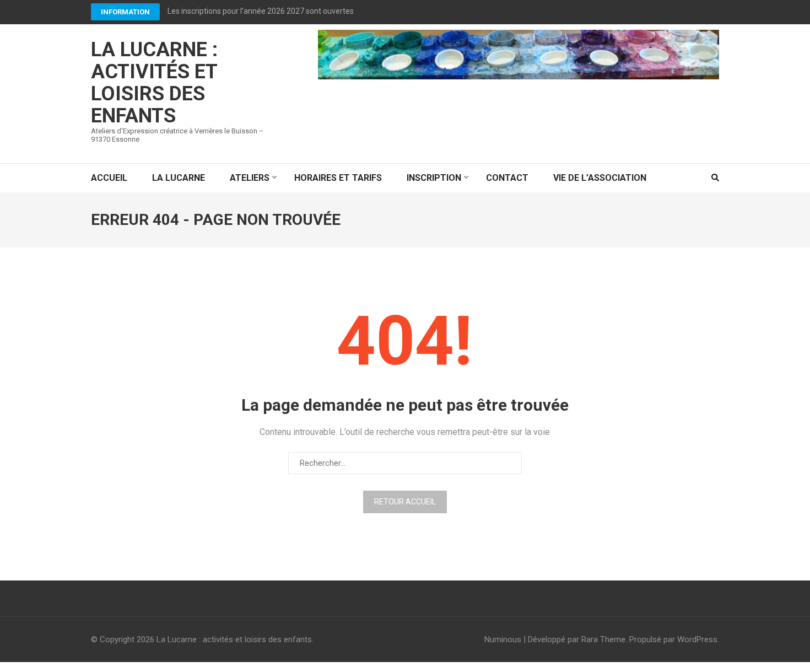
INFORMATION (125, 12)
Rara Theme (603, 639)
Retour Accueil (405, 501)
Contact (507, 178)
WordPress (697, 639)
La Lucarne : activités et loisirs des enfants (154, 82)
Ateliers (249, 178)
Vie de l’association (599, 178)
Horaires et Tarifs (338, 178)
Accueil (109, 178)
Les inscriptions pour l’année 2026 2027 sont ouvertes (261, 11)
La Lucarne (178, 178)
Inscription (434, 178)
